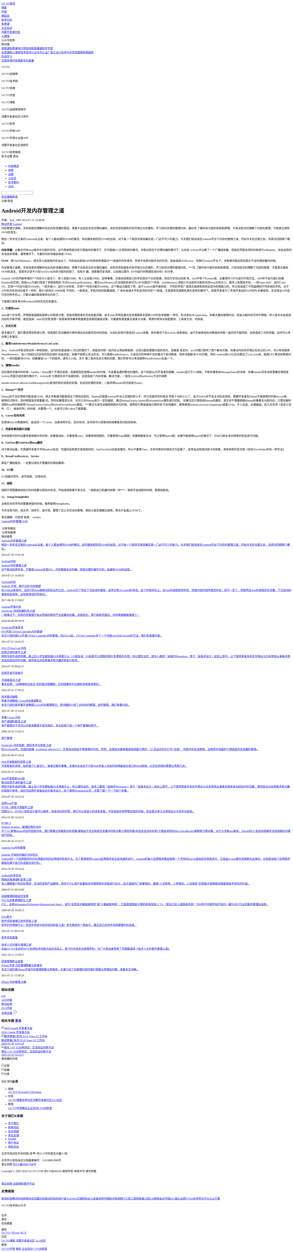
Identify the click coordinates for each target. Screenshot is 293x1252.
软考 (23, 52)
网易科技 (28, 1198)
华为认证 (42, 52)
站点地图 (13, 1131)
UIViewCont (13, 648)
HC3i (29, 1092)
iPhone (5, 982)
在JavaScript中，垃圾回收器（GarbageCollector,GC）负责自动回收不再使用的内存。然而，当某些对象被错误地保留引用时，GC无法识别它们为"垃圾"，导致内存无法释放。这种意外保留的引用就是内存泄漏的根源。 (130, 749)
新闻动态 (13, 1127)
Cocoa (11, 717)
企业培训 (6, 28)
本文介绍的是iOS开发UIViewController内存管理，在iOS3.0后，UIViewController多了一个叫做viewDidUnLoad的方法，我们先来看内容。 (82, 635)
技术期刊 (13, 182)
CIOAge (21, 1092)
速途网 (100, 1198)
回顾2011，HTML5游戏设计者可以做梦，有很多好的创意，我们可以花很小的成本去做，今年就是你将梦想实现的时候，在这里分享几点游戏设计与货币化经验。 (98, 811)
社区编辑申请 (9, 196)
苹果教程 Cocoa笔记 (21, 700)
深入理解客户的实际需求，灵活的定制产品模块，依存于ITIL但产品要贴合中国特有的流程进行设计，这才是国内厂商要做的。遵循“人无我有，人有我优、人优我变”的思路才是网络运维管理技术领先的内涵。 (125, 883)
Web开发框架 (9, 778)
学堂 (4, 11)
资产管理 (6, 738)
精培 (24, 1108)
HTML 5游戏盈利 (17, 807)
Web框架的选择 (16, 761)
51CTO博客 (15, 1100)
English (12, 1138)
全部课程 (6, 52)
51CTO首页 (8, 3)
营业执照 (7, 1183)
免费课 (5, 24)
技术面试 (6, 696)
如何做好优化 (19, 854)
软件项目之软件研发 (19, 921)
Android (5, 521)
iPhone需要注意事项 (21, 965)
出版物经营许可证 (24, 1183)
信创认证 (31, 52)
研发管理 (6, 961)
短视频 (30, 48)
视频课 (5, 48)
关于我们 (13, 1123)
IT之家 (127, 1198)
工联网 (135, 1198)
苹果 (4, 717)
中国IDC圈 (171, 1198)
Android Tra (8, 847)
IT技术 (62, 52)
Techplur (36, 1092)
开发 (13, 606)
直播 (31, 60)
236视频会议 (157, 1198)
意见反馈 (13, 1135)
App (9, 803)
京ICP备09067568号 (24, 1164)
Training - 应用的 (21, 827)
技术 (20, 627)
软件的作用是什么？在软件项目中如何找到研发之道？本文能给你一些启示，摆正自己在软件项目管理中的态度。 (69, 925)
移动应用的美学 (16, 782)
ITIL (3, 916)
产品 (14, 803)
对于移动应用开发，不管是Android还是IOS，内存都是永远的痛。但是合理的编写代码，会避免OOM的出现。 (66, 569)
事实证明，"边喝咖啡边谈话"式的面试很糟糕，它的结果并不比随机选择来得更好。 (51, 684)
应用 (4, 803)
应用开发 (6, 673)
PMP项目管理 (74, 52)
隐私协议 (13, 1146)
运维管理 (6, 896)
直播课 (38, 48)
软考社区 (6, 19)
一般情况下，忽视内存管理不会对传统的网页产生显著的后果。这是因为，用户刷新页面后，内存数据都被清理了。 (70, 615)
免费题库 (88, 52)
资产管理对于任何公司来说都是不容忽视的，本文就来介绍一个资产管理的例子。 (50, 725)
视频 (11, 170)
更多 (18, 1020)
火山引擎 (214, 1198)
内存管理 (15, 521)
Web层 (21, 778)
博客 (4, 7)
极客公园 (144, 1198)
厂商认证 (53, 52)
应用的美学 (13, 652)
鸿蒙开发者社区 (10, 32)
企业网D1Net (185, 1198)
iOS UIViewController (21, 631)
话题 (11, 174)
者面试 (10, 680)
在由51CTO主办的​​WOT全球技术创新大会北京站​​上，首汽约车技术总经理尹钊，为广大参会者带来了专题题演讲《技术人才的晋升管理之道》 (86, 948)
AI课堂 (5, 36)
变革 (25, 896)
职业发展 (17, 961)
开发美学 (17, 673)
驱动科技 (50, 1198)
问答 (15, 60)
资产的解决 (13, 721)
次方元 (205, 1198)
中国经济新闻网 (113, 1198)
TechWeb (71, 1198)
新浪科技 (6, 1198)
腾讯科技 (17, 1198)
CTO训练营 (45, 1108)
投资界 (197, 1198)
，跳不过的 (21, 586)
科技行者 (61, 1198)
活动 (11, 186)
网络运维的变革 (16, 879)
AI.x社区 (57, 1100)
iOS (3, 648)
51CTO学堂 (15, 1108)
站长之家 (90, 1198)
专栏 (25, 60)
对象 (23, 982)
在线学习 (6, 56)
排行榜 (22, 48)
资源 (9, 60)
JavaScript (6, 627)
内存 (13, 561)
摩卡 (9, 916)
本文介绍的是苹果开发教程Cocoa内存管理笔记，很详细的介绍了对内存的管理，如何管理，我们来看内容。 (65, 704)
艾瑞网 (81, 1198)
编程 (15, 696)
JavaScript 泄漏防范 (18, 610)
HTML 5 (6, 823)
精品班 (5, 15)
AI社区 (12, 178)
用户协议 (13, 1142)
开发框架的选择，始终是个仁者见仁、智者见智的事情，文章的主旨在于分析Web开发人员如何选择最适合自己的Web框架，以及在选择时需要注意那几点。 (94, 765)
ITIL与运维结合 (16, 900)
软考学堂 (47, 48)
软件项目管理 (9, 937)
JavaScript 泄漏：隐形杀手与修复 (26, 745)
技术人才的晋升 (16, 944)
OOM (24, 521)
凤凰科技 (39, 1198)
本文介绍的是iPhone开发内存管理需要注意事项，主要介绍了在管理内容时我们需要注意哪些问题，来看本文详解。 (70, 969)
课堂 (20, 60)
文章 (4, 60)
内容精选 (13, 166)
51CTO (12, 1092)
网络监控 (17, 896)
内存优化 (15, 875)
